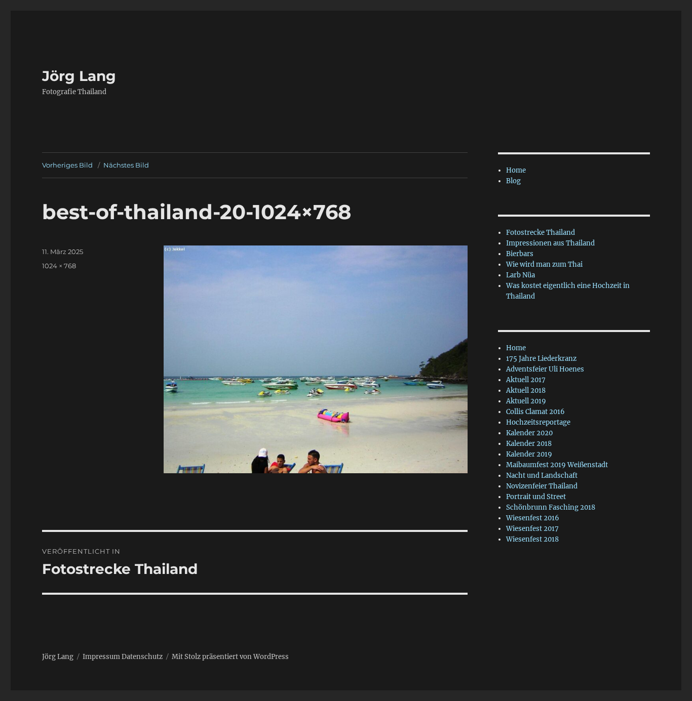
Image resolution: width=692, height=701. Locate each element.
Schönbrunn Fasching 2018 (550, 507)
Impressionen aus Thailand (550, 243)
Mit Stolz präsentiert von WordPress (230, 656)
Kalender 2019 (529, 454)
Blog (513, 181)
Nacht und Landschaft (542, 475)
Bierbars (519, 254)
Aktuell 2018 (526, 390)
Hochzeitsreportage (538, 422)
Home (516, 170)
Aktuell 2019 (526, 401)
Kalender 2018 (529, 443)
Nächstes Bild (126, 165)
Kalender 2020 (529, 433)
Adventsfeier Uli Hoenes (545, 369)
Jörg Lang (79, 76)
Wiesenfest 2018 (532, 539)
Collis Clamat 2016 (535, 411)
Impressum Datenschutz (123, 656)
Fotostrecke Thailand (540, 232)
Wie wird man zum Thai (544, 264)
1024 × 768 (59, 266)
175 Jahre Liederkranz (541, 358)
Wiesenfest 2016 (532, 518)
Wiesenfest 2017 (532, 528)
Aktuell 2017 (526, 380)
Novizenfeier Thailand (542, 486)
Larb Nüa (520, 275)
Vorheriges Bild (67, 165)
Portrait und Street (536, 496)
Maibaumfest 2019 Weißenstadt (557, 465)
